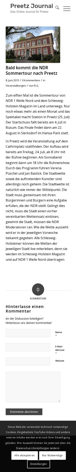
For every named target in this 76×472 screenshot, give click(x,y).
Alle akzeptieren (24, 455)
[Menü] (64, 8)
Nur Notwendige (52, 455)
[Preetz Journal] (31, 8)
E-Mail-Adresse (59, 350)
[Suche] (55, 8)
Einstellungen (38, 464)
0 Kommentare (31, 80)
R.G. (36, 85)
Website (59, 360)
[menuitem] (55, 8)
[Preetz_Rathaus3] (33, 44)
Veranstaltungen (16, 85)
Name (58, 334)
